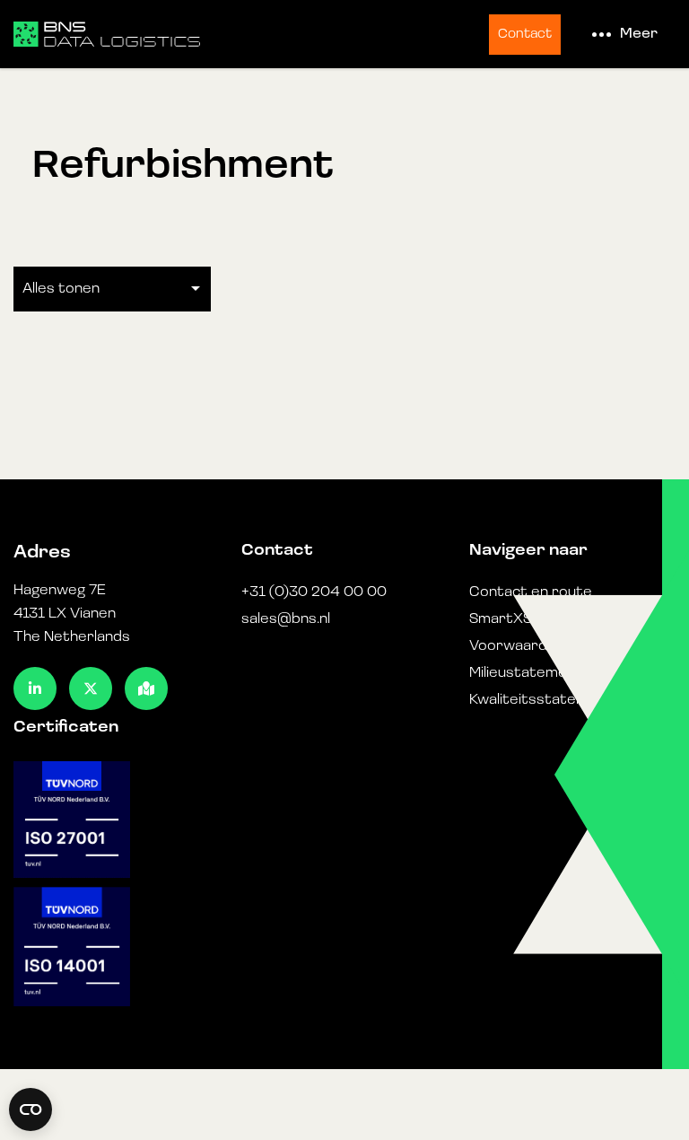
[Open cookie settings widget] (30, 1109)
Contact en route (530, 592)
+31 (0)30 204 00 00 (314, 592)
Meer (639, 34)
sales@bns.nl (285, 619)
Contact (525, 34)
